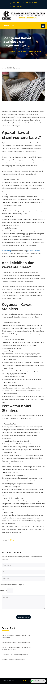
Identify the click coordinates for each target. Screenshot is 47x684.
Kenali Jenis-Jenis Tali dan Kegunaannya (15, 655)
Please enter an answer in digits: (12, 584)
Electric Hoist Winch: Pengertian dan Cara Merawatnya (16, 636)
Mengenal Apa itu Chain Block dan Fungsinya (13, 661)
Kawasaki (27, 49)
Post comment (23, 617)
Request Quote (9, 25)
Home (18, 49)
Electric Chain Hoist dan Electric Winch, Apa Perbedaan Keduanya (16, 649)
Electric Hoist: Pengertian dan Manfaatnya (16, 643)
